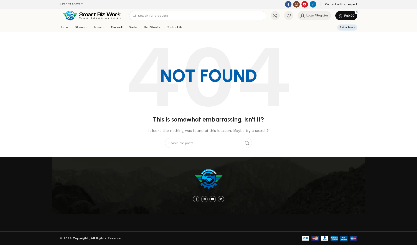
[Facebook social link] (288, 4)
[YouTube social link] (304, 4)
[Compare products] (275, 15)
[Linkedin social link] (313, 4)
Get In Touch (347, 27)
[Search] (247, 143)
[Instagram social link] (296, 4)
